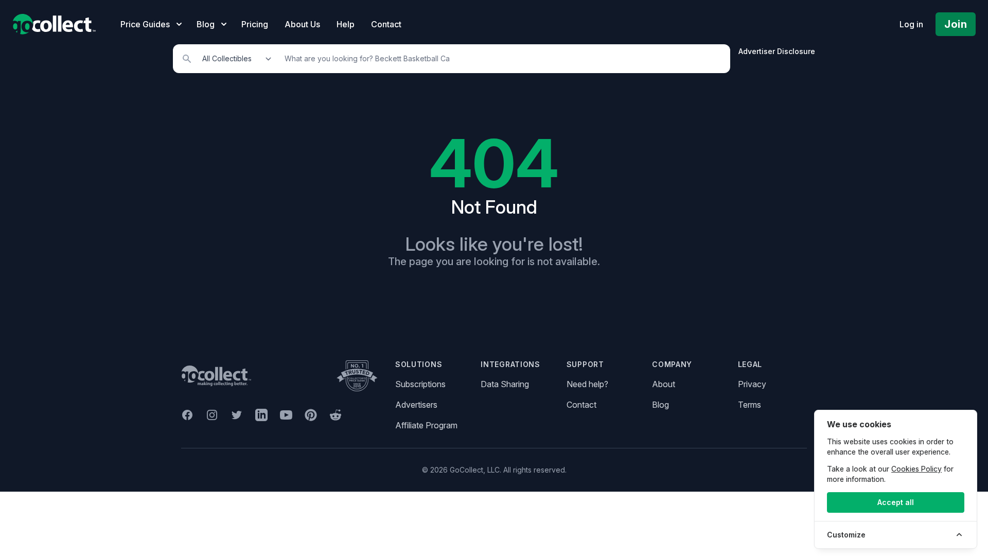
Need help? (587, 384)
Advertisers (416, 404)
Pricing (254, 24)
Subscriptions (420, 384)
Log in (911, 24)
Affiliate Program (426, 425)
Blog (660, 404)
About (663, 384)
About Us (302, 24)
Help (346, 24)
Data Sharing (505, 384)
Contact (386, 24)
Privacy (752, 384)
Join (955, 24)
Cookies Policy (916, 468)
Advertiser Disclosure (776, 51)
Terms (749, 404)
